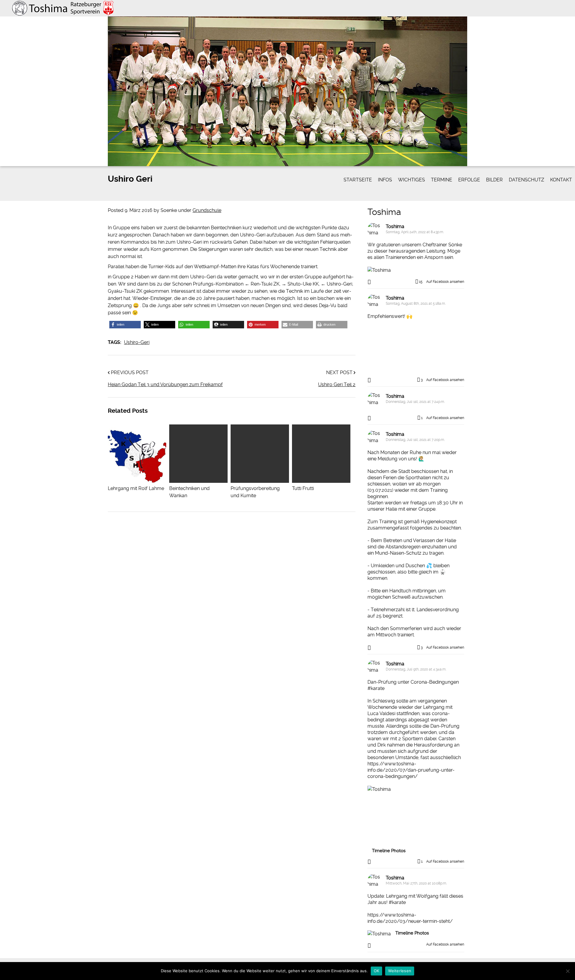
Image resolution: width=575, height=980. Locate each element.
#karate (376, 688)
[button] (125, 324)
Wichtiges (411, 180)
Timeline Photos (388, 850)
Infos (385, 180)
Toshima (384, 212)
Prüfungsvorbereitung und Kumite (255, 492)
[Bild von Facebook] (392, 347)
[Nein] (568, 971)
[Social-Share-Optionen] (370, 282)
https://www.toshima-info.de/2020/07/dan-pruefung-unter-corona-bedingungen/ (411, 770)
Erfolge (469, 180)
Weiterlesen (399, 970)
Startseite (358, 180)
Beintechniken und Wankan (189, 492)
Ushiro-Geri (136, 342)
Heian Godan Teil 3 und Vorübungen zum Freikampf (165, 384)
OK (376, 970)
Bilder (494, 180)
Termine (441, 180)
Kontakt (561, 180)
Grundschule (207, 210)
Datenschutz (526, 180)
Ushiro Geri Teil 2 (336, 384)
